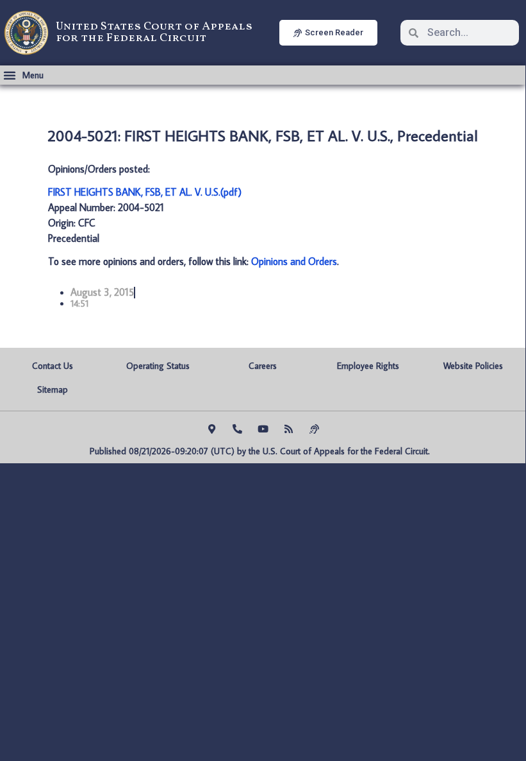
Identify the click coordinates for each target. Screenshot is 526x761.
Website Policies (473, 366)
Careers (263, 366)
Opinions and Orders (294, 261)
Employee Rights (368, 366)
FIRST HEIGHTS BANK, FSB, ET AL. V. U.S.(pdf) (145, 191)
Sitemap (52, 389)
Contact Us (52, 366)
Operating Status (158, 366)
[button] (23, 75)
